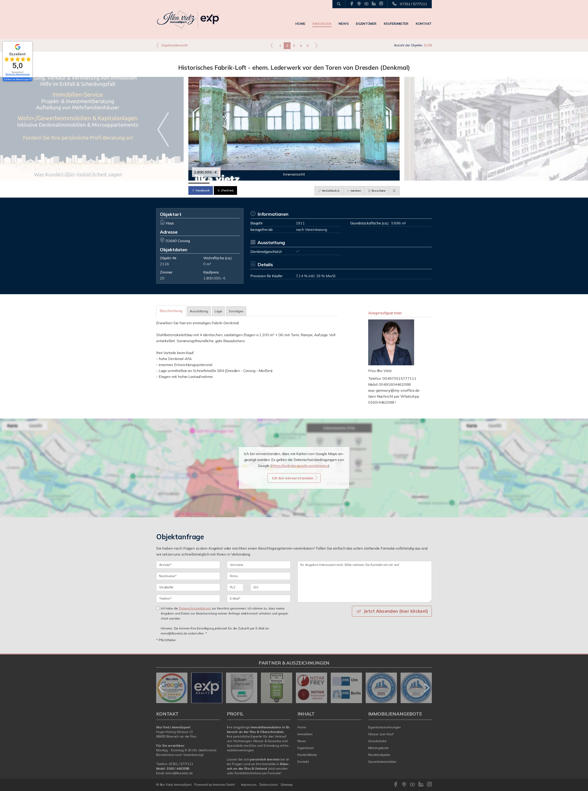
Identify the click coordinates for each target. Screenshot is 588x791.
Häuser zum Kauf (380, 734)
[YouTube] (366, 4)
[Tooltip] (30, 79)
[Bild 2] (220, 183)
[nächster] (426, 688)
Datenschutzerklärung (195, 608)
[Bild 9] (368, 183)
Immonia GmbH (224, 785)
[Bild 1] (198, 183)
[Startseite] (188, 19)
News (343, 24)
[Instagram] (381, 4)
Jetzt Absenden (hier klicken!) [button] (396, 611)
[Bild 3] (241, 183)
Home (300, 24)
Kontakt (424, 24)
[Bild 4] (262, 183)
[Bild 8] (346, 183)
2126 (164, 264)
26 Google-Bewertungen (17, 74)
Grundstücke (377, 741)
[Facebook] (352, 4)
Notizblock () (330, 190)
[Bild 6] (304, 183)
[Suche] (338, 4)
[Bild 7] (325, 183)
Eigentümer (366, 24)
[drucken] (394, 190)
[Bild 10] (389, 183)
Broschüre (378, 190)
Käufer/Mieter (396, 24)
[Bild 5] (283, 183)
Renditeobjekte (379, 755)
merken (355, 190)
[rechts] (316, 45)
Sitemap (287, 785)
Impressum (249, 785)
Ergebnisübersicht (174, 45)
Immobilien (321, 24)
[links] (271, 45)
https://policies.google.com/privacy (299, 465)
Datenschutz (268, 785)
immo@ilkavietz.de (179, 773)
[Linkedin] (374, 4)
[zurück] (161, 688)
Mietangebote (378, 748)
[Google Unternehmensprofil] (359, 4)
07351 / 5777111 (413, 4)
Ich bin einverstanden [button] (292, 478)
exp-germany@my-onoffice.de (393, 390)
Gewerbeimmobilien (382, 762)
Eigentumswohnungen (384, 727)
